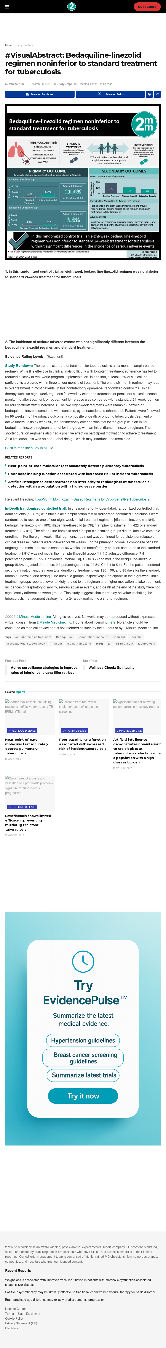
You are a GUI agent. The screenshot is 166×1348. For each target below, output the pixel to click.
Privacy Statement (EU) (21, 1323)
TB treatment (124, 643)
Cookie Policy (14, 1318)
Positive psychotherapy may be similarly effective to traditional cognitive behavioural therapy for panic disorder (80, 1292)
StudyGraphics (24, 45)
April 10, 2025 (123, 768)
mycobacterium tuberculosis (26, 643)
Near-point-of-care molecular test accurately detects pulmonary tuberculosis (76, 466)
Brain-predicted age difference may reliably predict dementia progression (55, 1299)
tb (109, 643)
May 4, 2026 (14, 758)
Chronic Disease (74, 730)
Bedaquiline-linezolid (92, 637)
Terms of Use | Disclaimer (22, 1313)
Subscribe (147, 7)
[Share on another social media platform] (157, 94)
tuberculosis (146, 643)
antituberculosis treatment (33, 637)
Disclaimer (12, 1328)
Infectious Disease (22, 730)
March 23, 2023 (41, 84)
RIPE (99, 643)
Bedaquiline (64, 637)
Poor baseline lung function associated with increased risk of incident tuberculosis (80, 474)
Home (8, 45)
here (112, 622)
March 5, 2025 (15, 835)
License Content (16, 1308)
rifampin (56, 643)
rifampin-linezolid (79, 643)
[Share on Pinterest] (149, 94)
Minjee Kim (16, 84)
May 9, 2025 (68, 754)
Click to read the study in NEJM (29, 447)
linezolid (136, 637)
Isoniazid (118, 637)
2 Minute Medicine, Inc (33, 616)
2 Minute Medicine (129, 730)
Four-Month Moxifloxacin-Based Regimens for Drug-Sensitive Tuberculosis (92, 499)
